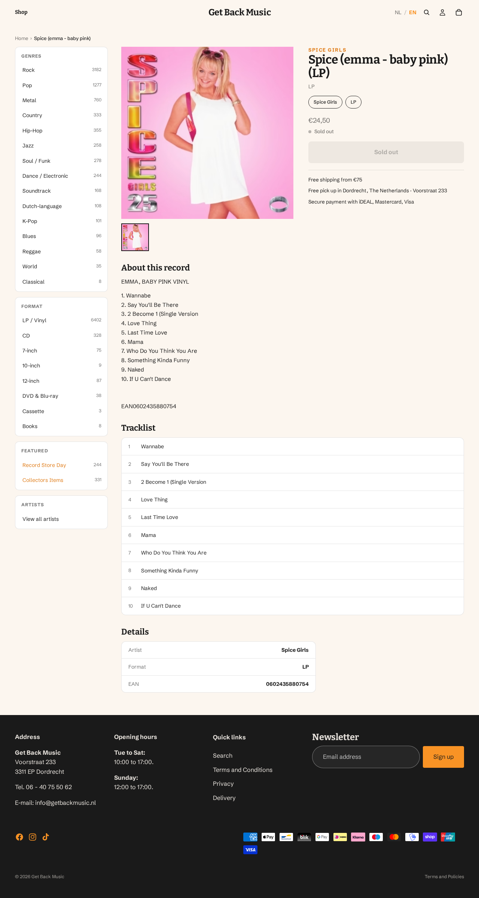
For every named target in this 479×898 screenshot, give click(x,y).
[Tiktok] (45, 837)
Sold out (386, 152)
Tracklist (138, 428)
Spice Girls (327, 50)
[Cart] (459, 12)
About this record (155, 268)
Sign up (443, 757)
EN (413, 12)
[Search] (426, 12)
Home (21, 38)
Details (135, 632)
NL (398, 12)
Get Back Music (47, 876)
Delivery (224, 797)
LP (353, 102)
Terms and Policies (444, 876)
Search (222, 755)
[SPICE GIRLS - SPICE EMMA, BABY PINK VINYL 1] (135, 237)
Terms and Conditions (242, 769)
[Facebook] (19, 837)
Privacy (223, 783)
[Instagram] (32, 837)
